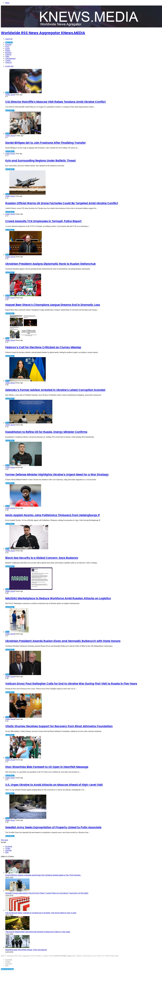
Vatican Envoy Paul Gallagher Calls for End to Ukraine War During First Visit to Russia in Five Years (71, 683)
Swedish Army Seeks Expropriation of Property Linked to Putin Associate (53, 827)
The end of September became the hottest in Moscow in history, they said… (38, 931)
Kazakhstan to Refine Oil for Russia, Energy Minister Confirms (46, 432)
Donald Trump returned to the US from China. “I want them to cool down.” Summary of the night (46, 893)
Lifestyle (8, 54)
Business (8, 52)
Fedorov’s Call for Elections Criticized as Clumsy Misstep (43, 347)
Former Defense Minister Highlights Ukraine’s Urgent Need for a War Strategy (57, 474)
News (7, 46)
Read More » (9, 110)
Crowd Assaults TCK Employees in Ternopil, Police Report (43, 221)
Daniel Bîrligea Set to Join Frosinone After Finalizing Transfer (45, 143)
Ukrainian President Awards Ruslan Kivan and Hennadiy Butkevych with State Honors (62, 641)
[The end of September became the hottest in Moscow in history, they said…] (17, 929)
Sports (7, 48)
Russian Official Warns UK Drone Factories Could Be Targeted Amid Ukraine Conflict (61, 203)
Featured (8, 44)
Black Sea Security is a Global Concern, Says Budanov (41, 558)
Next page (4, 840)
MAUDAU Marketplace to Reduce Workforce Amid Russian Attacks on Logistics (58, 598)
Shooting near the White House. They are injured (26, 949)
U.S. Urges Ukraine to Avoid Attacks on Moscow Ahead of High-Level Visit (54, 785)
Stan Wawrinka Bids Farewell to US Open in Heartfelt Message (46, 767)
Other (7, 56)
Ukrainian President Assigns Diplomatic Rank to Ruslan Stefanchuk (50, 264)
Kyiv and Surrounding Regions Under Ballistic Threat (40, 160)
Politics (7, 50)
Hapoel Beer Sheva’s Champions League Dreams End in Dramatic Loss (52, 305)
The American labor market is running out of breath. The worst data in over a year (40, 913)
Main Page (9, 43)
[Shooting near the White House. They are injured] (17, 947)
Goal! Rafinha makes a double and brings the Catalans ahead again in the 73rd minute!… (43, 875)
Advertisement (10, 58)
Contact (8, 60)
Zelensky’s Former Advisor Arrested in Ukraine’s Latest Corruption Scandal (55, 390)
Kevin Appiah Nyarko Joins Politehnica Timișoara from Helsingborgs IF (52, 515)
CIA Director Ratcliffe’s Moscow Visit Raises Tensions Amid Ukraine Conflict (55, 102)
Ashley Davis (10, 95)
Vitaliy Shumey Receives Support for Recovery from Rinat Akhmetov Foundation (59, 726)
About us (8, 62)
